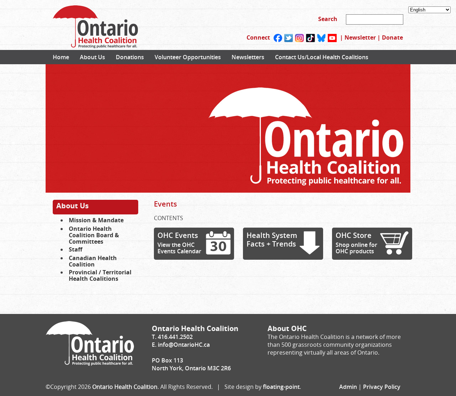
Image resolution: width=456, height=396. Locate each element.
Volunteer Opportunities (188, 57)
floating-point (281, 387)
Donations (130, 57)
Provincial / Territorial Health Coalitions (100, 275)
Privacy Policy (381, 387)
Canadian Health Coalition (93, 261)
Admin (348, 387)
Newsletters (248, 57)
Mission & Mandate (96, 220)
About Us (92, 57)
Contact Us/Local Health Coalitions (321, 57)
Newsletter (360, 37)
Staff (75, 249)
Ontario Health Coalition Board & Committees (94, 235)
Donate (392, 37)
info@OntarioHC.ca (184, 345)
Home (61, 57)
